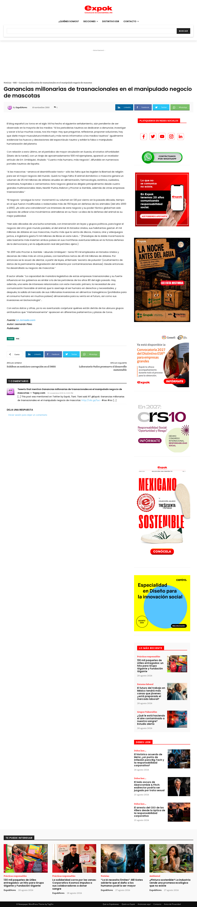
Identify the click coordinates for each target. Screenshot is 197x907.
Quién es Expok (128, 904)
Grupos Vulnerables (147, 712)
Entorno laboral (145, 684)
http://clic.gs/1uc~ (91, 400)
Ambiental (154, 876)
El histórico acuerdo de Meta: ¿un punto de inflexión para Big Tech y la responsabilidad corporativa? (149, 760)
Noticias (7, 82)
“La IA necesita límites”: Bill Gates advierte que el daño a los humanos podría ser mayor (122, 882)
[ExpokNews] (10, 107)
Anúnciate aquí (144, 904)
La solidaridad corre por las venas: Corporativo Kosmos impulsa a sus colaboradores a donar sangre (74, 884)
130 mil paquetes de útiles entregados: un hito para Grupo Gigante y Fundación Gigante (150, 666)
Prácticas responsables (148, 656)
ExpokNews (21, 107)
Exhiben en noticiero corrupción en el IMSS (31, 366)
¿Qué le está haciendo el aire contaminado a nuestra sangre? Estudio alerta (151, 720)
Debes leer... (140, 750)
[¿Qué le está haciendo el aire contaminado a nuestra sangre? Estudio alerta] (177, 719)
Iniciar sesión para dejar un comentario (27, 415)
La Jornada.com (25, 320)
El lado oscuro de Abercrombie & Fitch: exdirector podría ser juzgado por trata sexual (149, 786)
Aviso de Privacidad (172, 904)
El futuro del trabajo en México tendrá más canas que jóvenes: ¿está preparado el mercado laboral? (151, 693)
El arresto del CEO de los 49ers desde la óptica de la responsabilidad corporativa (149, 811)
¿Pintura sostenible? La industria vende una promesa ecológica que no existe (169, 882)
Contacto (157, 904)
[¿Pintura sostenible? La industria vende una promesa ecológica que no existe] (171, 858)
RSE (15, 82)
